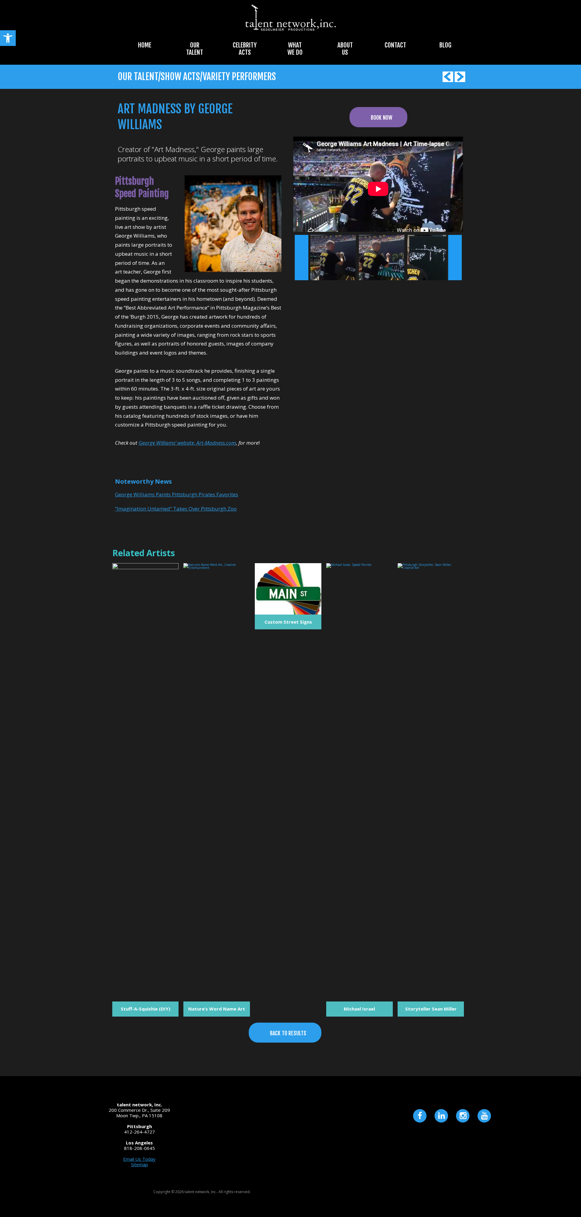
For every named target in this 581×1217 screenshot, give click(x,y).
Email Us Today (139, 1159)
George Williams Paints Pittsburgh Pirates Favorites (176, 494)
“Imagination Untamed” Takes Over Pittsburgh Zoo (176, 508)
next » (455, 257)
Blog (445, 45)
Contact (395, 45)
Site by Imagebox (458, 1195)
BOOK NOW (381, 117)
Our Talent (194, 48)
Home (144, 45)
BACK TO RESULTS (288, 1033)
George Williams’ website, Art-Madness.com (187, 442)
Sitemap (139, 1164)
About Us (345, 48)
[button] (8, 38)
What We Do (295, 48)
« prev (301, 257)
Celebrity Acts (245, 48)
